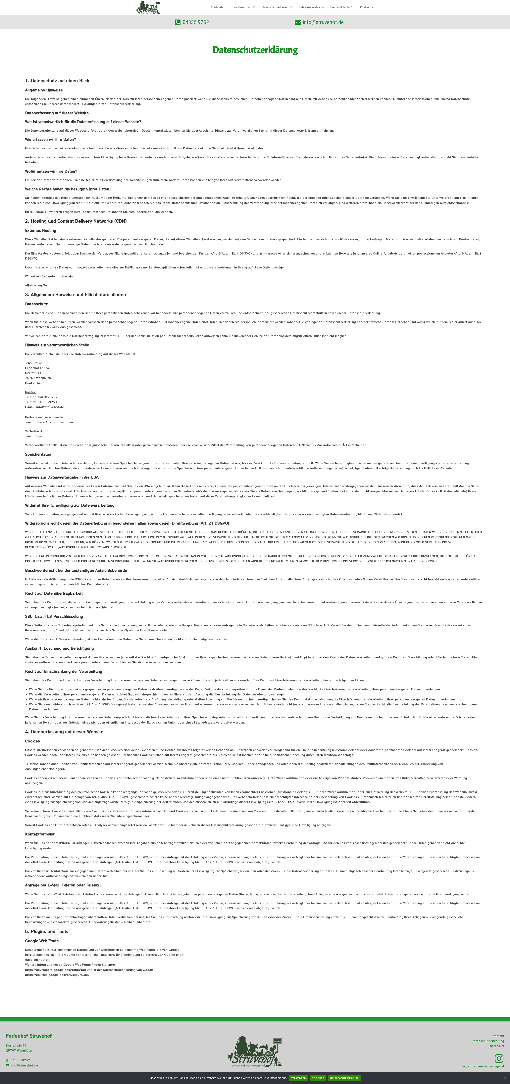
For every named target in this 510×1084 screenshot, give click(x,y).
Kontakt (498, 1036)
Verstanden (298, 1077)
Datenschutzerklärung (488, 1041)
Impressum (496, 1046)
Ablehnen (318, 1077)
